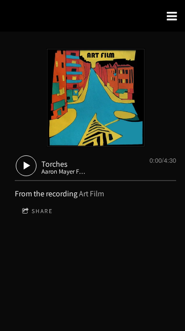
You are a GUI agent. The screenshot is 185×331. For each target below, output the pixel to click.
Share (42, 211)
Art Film (91, 193)
